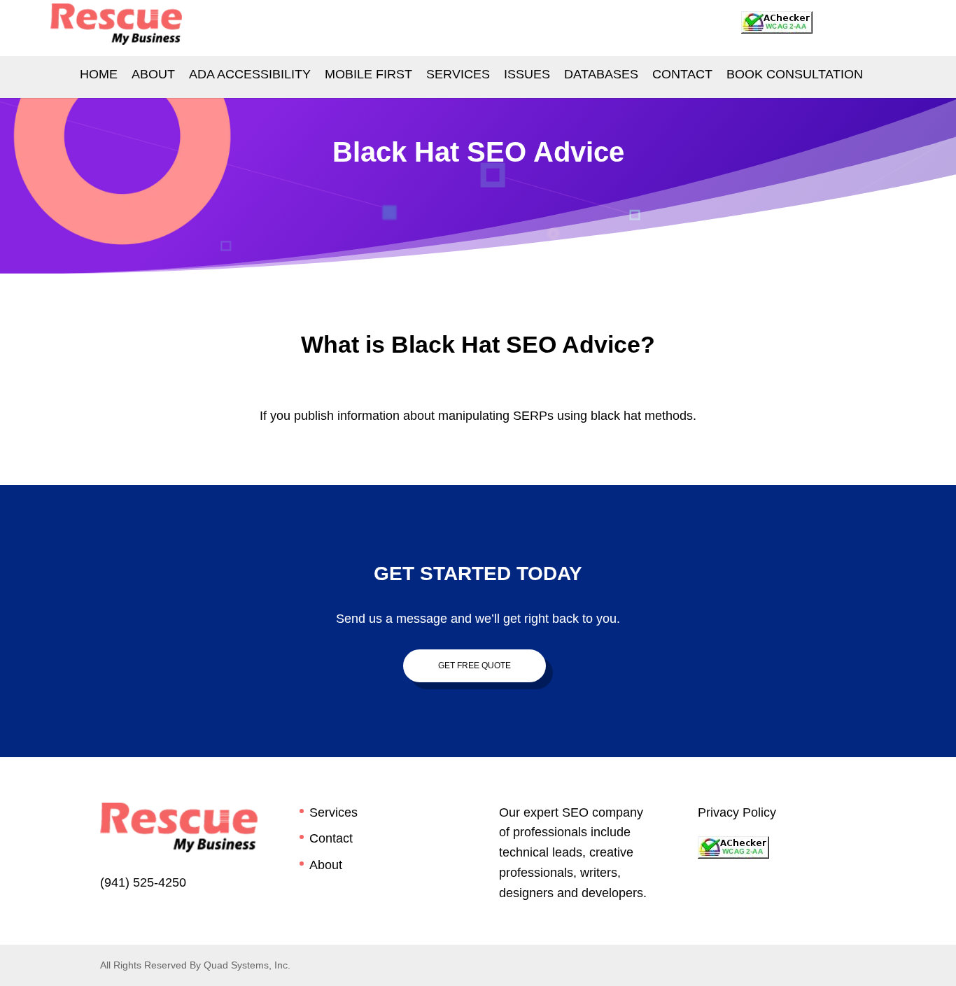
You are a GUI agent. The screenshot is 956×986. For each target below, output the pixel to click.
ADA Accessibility (250, 74)
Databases (601, 74)
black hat (616, 416)
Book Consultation (794, 74)
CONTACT (682, 74)
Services (458, 74)
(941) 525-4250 (143, 882)
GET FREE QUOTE (474, 665)
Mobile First (368, 74)
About (153, 74)
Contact (331, 838)
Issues (527, 74)
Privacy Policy (737, 812)
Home (99, 74)
